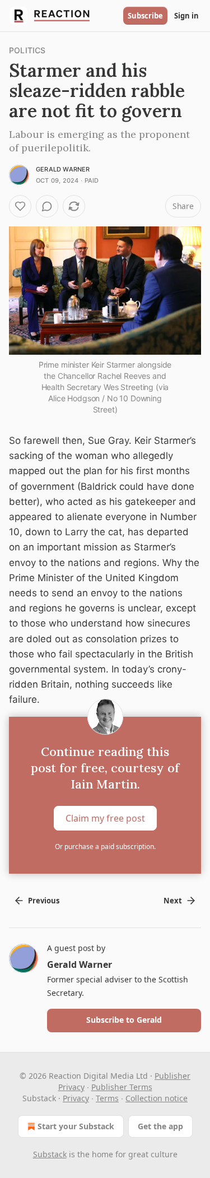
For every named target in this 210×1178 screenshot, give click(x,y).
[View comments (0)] (47, 206)
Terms (107, 1098)
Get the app (160, 1126)
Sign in (186, 16)
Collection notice (156, 1098)
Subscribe (145, 16)
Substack (50, 1154)
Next (173, 901)
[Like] (20, 206)
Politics (27, 50)
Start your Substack (76, 1126)
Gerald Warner (63, 169)
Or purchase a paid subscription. (105, 846)
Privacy (76, 1098)
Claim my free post (105, 817)
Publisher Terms (121, 1087)
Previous (43, 901)
